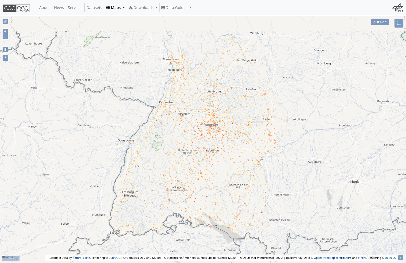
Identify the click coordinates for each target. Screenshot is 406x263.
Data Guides (176, 7)
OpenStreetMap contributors (332, 258)
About (44, 7)
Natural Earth (81, 258)
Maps (116, 7)
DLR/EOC (114, 258)
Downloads (144, 7)
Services (75, 7)
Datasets (94, 7)
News (59, 7)
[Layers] (398, 23)
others (362, 258)
